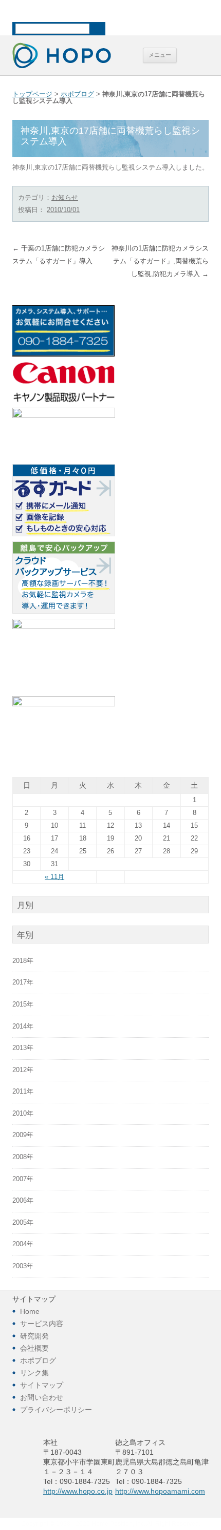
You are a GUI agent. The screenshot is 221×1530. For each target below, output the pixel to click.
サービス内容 (41, 1323)
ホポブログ (77, 94)
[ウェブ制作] (63, 416)
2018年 (22, 961)
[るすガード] (63, 534)
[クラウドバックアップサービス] (63, 611)
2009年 (22, 1135)
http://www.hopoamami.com (160, 1491)
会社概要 (34, 1348)
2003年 (22, 1266)
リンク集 (34, 1373)
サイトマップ (41, 1385)
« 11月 (54, 877)
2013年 (22, 1048)
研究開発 (34, 1336)
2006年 (22, 1200)
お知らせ (64, 197)
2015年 (22, 1004)
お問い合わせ (41, 1397)
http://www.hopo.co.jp (78, 1491)
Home (30, 1311)
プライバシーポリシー (56, 1410)
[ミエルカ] (63, 627)
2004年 (22, 1244)
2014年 (22, 1026)
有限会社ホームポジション (61, 55)
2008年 (22, 1157)
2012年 (22, 1070)
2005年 (22, 1222)
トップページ (32, 94)
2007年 (22, 1179)
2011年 (22, 1091)
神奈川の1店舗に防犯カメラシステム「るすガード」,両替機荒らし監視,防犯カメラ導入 (160, 261)
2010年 (22, 1113)
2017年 (22, 982)
